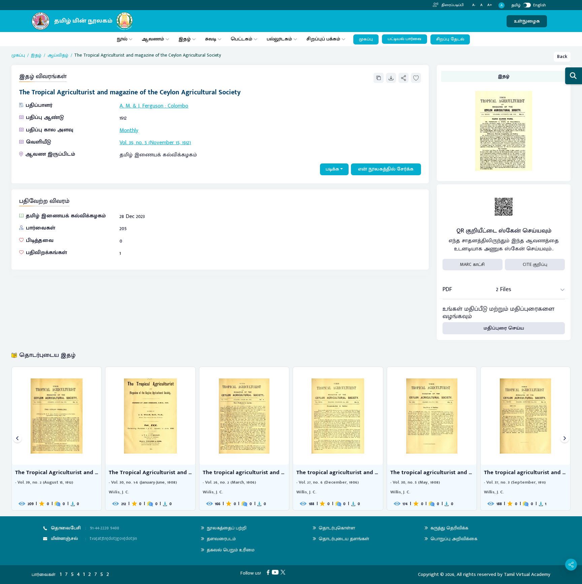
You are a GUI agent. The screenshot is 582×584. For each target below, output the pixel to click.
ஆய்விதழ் (57, 55)
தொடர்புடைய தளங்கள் (344, 538)
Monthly (129, 130)
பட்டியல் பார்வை (404, 38)
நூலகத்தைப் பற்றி (227, 527)
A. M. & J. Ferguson (141, 106)
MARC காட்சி (472, 264)
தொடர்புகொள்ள (337, 527)
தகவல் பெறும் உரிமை (231, 549)
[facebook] (269, 572)
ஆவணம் (153, 39)
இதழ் (185, 39)
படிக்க (332, 169)
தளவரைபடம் (221, 538)
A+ (489, 5)
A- (474, 5)
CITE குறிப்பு (535, 264)
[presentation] (17, 438)
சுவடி (210, 39)
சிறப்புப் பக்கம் (323, 39)
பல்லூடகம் (279, 39)
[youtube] (276, 572)
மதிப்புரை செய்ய (504, 328)
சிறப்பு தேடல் (450, 39)
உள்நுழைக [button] (527, 21)
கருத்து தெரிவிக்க (449, 527)
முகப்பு (366, 39)
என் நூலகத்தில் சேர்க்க (386, 169)
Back (562, 56)
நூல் (122, 39)
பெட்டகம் (241, 39)
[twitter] (284, 572)
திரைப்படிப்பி (452, 5)
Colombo (178, 106)
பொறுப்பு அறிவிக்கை (453, 538)
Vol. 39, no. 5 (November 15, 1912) (155, 142)
